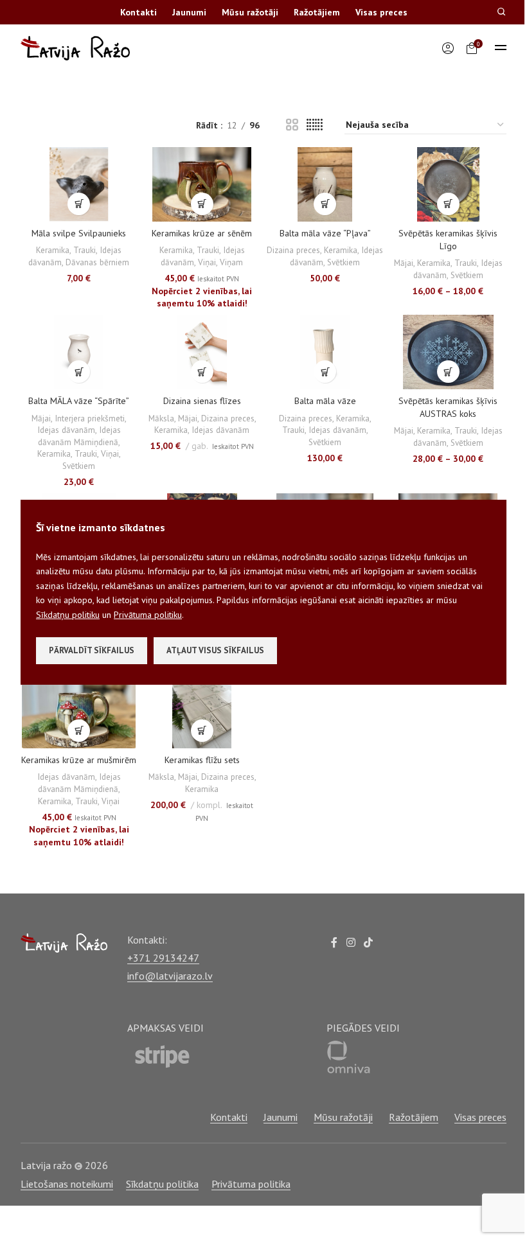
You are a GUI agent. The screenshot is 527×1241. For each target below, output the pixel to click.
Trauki (84, 250)
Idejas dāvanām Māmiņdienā (79, 436)
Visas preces (381, 12)
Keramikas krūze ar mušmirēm (78, 760)
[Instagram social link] (350, 943)
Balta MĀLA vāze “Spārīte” (78, 401)
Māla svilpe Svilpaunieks (78, 233)
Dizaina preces (293, 250)
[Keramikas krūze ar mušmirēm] (79, 711)
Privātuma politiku (148, 614)
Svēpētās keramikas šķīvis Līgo (447, 239)
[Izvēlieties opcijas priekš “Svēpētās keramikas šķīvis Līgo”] (448, 204)
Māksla (161, 418)
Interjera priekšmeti (90, 418)
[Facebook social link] (334, 943)
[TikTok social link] (368, 943)
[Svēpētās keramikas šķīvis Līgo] (448, 184)
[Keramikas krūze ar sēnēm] (202, 184)
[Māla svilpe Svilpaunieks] (79, 184)
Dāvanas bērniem (97, 262)
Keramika (52, 250)
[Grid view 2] (292, 125)
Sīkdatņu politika (162, 1183)
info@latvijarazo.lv (170, 975)
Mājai (403, 262)
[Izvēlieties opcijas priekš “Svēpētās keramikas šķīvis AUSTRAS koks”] (448, 371)
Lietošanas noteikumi (67, 1183)
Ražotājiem (317, 12)
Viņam (231, 262)
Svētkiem (343, 262)
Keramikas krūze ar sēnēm (202, 233)
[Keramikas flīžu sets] (202, 711)
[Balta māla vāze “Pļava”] (325, 184)
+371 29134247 (163, 957)
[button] (78, 204)
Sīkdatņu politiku (68, 614)
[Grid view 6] (315, 125)
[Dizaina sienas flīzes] (202, 352)
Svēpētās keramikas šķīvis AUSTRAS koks (447, 407)
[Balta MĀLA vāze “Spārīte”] (79, 352)
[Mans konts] (448, 48)
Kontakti (138, 12)
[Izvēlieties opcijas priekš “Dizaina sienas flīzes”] (202, 371)
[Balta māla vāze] (325, 352)
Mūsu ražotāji (250, 12)
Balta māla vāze (325, 401)
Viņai (207, 262)
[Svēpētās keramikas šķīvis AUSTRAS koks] (448, 352)
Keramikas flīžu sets (202, 760)
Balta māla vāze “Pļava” (325, 233)
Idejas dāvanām (66, 430)
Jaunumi (189, 12)
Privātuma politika (250, 1183)
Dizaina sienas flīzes (202, 401)
